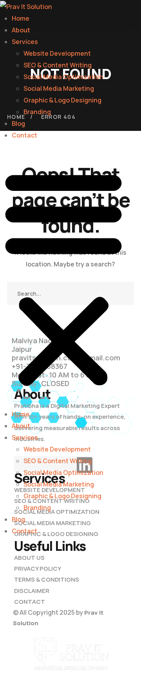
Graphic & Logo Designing (62, 100)
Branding (37, 112)
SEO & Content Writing (58, 65)
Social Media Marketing (59, 88)
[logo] (70, 656)
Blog (18, 123)
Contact (24, 135)
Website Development (57, 53)
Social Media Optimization (63, 76)
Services (25, 41)
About (21, 30)
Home (20, 18)
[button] (63, 278)
